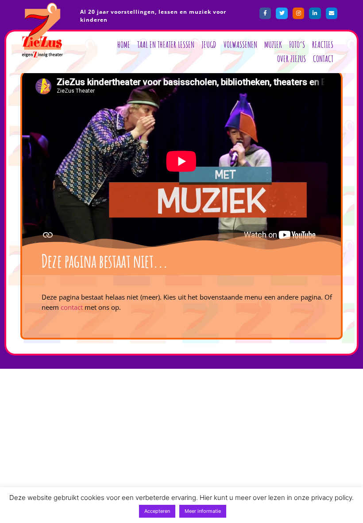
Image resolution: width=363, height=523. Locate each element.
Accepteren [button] (157, 511)
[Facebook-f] (265, 13)
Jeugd (208, 44)
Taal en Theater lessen (165, 44)
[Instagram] (298, 13)
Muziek (273, 44)
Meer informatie (203, 511)
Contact (323, 58)
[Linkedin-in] (315, 13)
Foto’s (297, 44)
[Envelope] (331, 13)
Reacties (322, 44)
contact (72, 307)
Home (123, 44)
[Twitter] (281, 13)
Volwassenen (240, 44)
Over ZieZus (291, 58)
